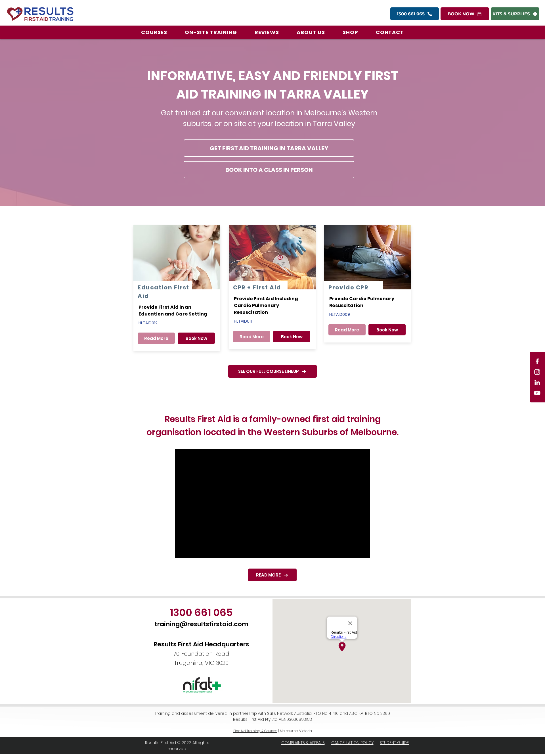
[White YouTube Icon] (537, 393)
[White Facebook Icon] (537, 361)
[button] (154, 32)
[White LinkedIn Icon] (537, 382)
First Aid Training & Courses (255, 730)
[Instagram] (537, 372)
